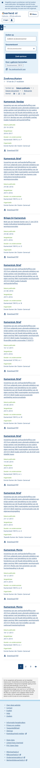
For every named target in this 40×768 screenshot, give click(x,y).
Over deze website (13, 705)
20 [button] (19, 93)
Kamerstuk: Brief (12, 158)
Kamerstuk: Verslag (14, 101)
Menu (34, 14)
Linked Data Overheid (14, 743)
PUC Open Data (12, 745)
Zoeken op (10, 35)
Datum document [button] (12, 91)
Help (8, 713)
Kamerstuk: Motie (13, 550)
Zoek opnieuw (20, 56)
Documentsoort (12, 44)
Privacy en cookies (13, 725)
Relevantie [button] (28, 91)
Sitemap (9, 731)
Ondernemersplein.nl (14, 757)
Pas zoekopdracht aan (17, 69)
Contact (9, 708)
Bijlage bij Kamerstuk (15, 218)
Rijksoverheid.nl (12, 755)
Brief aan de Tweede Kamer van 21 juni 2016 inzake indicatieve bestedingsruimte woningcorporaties (21, 224)
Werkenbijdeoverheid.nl (15, 760)
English (9, 711)
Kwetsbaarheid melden (15, 733)
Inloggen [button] (6, 20)
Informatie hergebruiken (15, 722)
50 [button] (24, 93)
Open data (10, 740)
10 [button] (14, 93)
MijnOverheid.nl (12, 752)
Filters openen (1, 25)
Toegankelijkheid (12, 728)
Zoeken (9, 716)
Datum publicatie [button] (23, 88)
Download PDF (12, 150)
